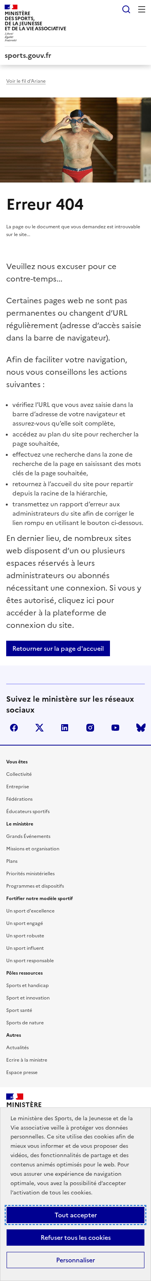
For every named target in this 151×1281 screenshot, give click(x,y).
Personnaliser (75, 1260)
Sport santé (19, 1010)
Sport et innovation (28, 997)
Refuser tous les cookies (76, 1237)
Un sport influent (25, 948)
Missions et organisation (32, 848)
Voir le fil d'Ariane (26, 81)
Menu (141, 9)
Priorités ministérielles (30, 873)
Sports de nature (25, 1022)
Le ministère (19, 823)
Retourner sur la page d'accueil (58, 648)
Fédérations (19, 799)
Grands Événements (28, 836)
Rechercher (126, 9)
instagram (90, 727)
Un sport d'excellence (30, 910)
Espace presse (22, 1072)
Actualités (17, 1047)
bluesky (141, 727)
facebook (14, 727)
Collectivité (19, 774)
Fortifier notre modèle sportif (39, 898)
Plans (11, 861)
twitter (39, 727)
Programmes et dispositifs (35, 886)
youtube (115, 727)
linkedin (64, 727)
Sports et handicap (27, 985)
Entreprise (17, 786)
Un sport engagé (24, 923)
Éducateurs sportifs (28, 811)
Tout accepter (76, 1215)
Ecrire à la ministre (26, 1060)
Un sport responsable (30, 960)
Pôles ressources (24, 973)
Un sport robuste (25, 935)
